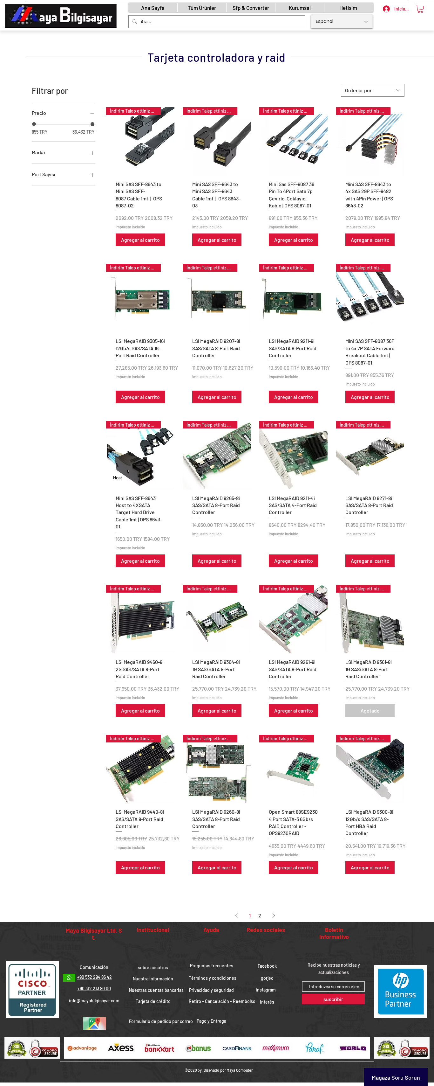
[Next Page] (274, 915)
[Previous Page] (236, 915)
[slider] (34, 124)
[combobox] (372, 90)
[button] (420, 9)
